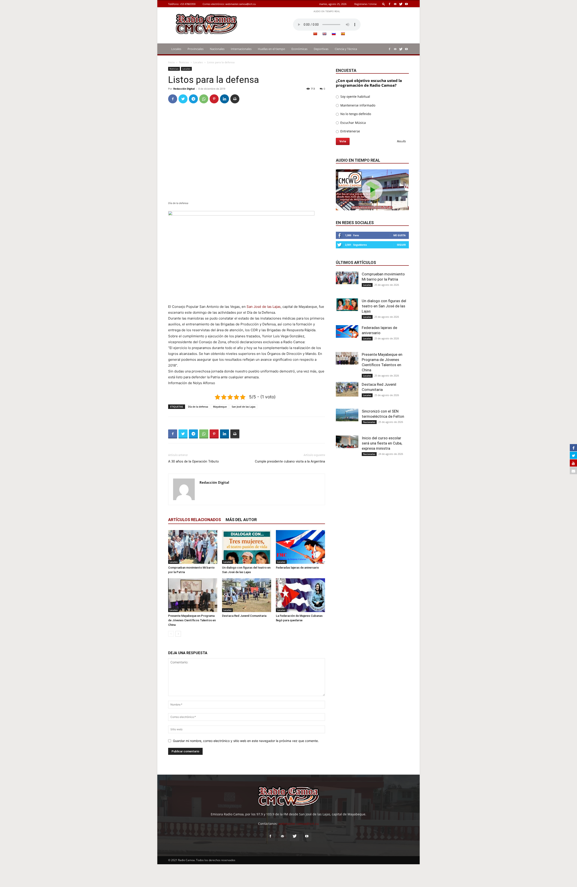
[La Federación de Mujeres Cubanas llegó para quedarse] (300, 595)
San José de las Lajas (264, 306)
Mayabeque (220, 406)
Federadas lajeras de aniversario (297, 567)
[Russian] (334, 34)
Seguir (401, 244)
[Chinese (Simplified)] (315, 34)
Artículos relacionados (194, 519)
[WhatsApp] (203, 98)
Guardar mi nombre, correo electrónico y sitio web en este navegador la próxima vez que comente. (246, 741)
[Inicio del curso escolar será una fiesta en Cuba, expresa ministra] (347, 442)
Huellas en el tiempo (271, 49)
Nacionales (217, 49)
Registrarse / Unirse (365, 4)
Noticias (184, 62)
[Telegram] (193, 98)
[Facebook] (389, 4)
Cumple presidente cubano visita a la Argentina (290, 461)
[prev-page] (171, 634)
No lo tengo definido (355, 114)
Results (401, 141)
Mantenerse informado (357, 105)
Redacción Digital (184, 88)
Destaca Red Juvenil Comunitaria (244, 615)
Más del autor (241, 519)
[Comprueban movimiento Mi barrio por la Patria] (192, 547)
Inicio (171, 62)
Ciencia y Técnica (346, 49)
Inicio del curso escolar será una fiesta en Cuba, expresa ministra (382, 443)
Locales (176, 49)
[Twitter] (400, 4)
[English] (324, 34)
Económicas (299, 49)
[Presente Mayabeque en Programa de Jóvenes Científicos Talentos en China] (192, 595)
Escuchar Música (352, 122)
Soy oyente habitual (354, 96)
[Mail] (395, 4)
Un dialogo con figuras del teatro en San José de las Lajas (384, 306)
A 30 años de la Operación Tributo (193, 461)
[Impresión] (234, 98)
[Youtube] (406, 4)
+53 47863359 (187, 4)
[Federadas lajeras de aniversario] (300, 547)
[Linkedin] (224, 98)
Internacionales (241, 49)
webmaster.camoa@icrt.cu (240, 4)
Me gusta (399, 235)
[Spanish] (343, 34)
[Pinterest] (214, 98)
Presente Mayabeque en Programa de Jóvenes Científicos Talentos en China (192, 620)
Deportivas (321, 49)
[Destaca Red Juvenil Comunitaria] (246, 595)
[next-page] (178, 634)
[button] (383, 4)
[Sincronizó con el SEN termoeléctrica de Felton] (347, 415)
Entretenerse (349, 131)
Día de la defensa (198, 406)
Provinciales (196, 49)
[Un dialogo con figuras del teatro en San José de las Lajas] (246, 547)
